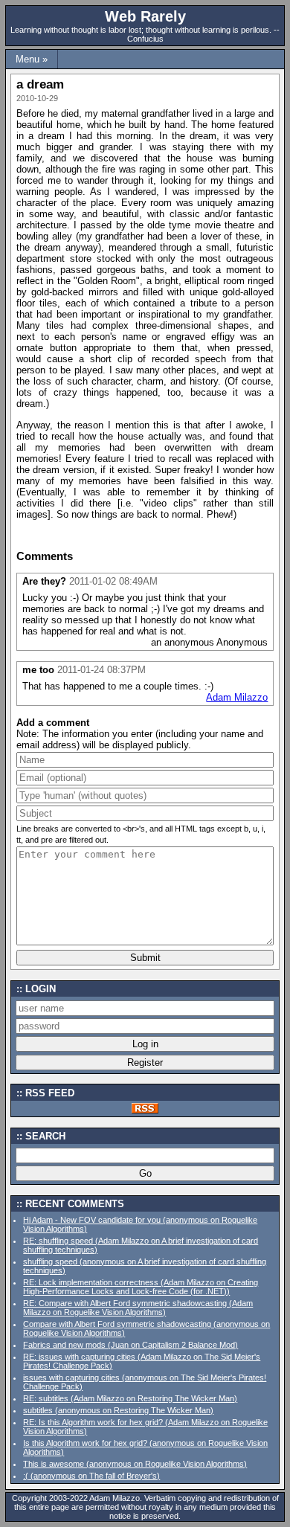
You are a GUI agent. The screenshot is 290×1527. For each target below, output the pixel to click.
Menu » (32, 59)
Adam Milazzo (237, 697)
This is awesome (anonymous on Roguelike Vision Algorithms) (135, 1463)
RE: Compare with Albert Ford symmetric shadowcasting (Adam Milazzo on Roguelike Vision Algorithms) (138, 1308)
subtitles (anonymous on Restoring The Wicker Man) (118, 1410)
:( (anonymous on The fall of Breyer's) (91, 1475)
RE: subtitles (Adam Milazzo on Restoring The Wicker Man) (130, 1398)
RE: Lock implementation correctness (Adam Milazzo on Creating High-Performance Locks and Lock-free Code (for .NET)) (140, 1287)
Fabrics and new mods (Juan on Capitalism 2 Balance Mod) (130, 1344)
